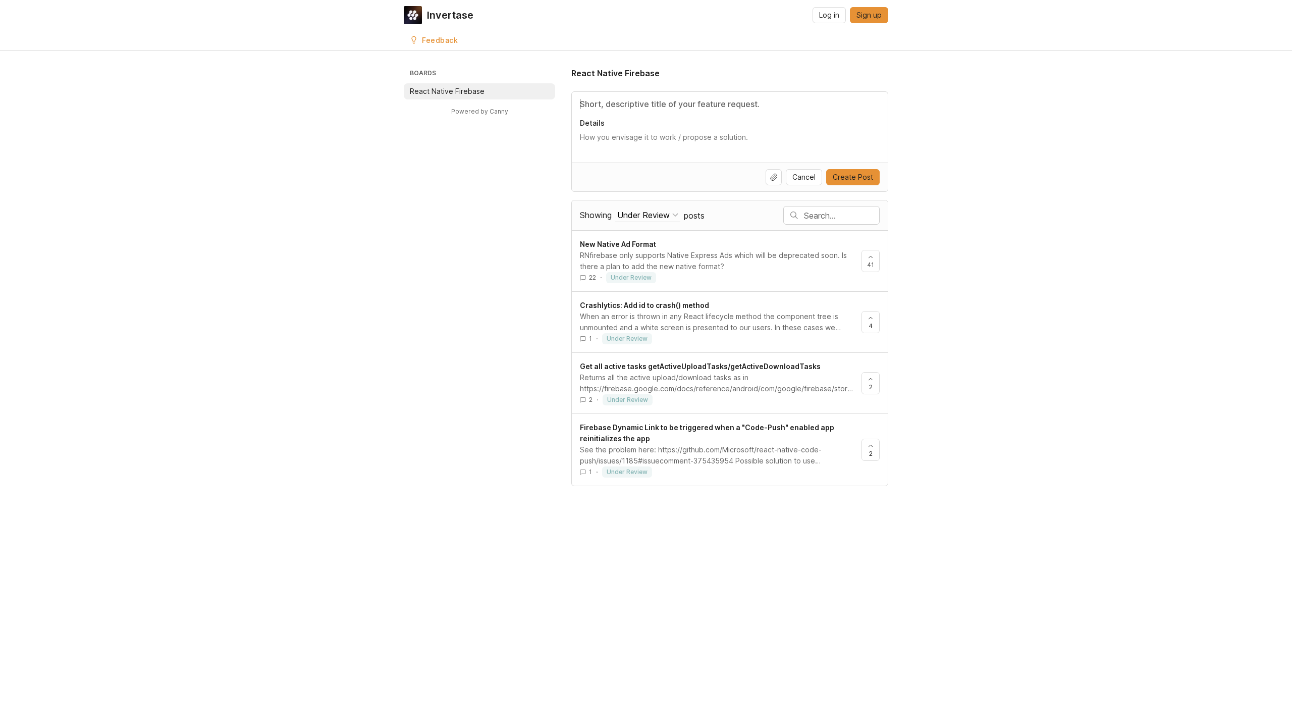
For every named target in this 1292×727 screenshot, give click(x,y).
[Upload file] (774, 177)
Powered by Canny (479, 111)
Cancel (804, 177)
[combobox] (647, 215)
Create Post (853, 177)
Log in (829, 15)
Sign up (869, 15)
